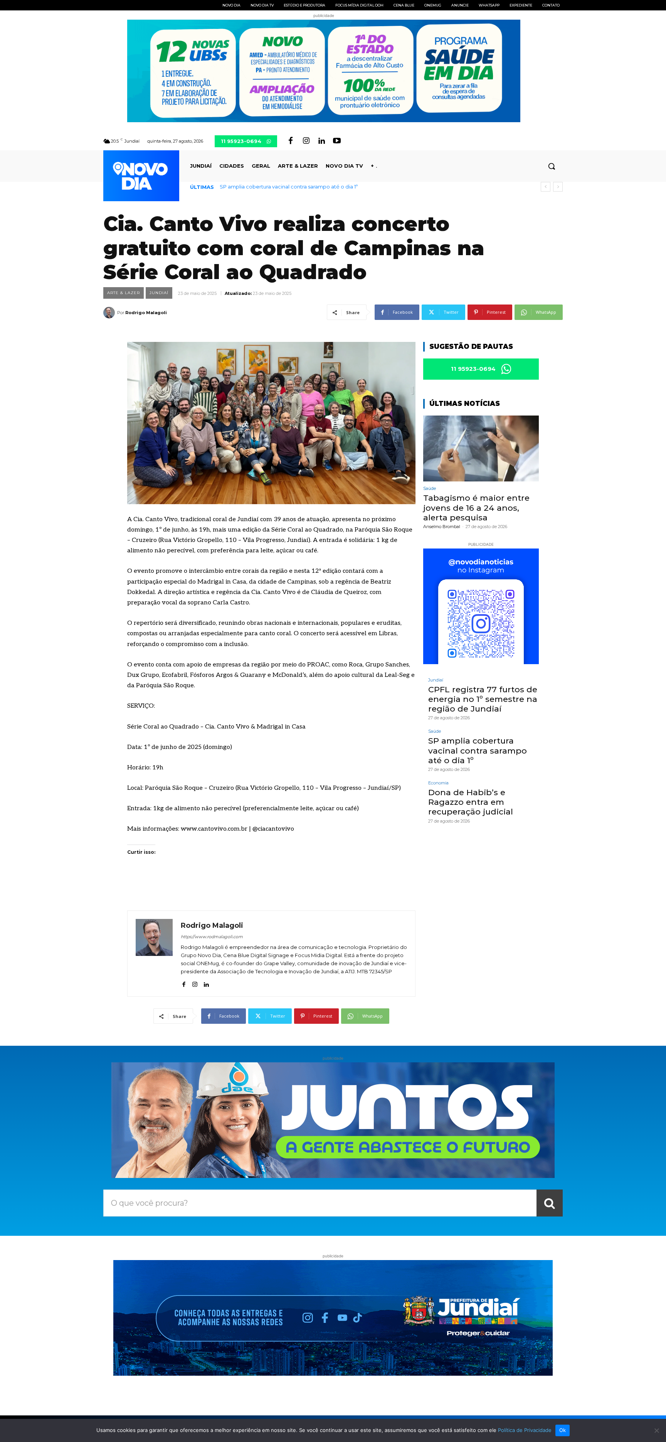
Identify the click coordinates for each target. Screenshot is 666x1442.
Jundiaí (159, 292)
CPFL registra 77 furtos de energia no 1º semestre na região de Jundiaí (482, 699)
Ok (562, 1430)
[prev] (545, 187)
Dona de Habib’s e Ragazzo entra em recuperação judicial (292, 186)
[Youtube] (337, 141)
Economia (438, 783)
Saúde (429, 488)
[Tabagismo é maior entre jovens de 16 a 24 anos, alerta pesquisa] (481, 448)
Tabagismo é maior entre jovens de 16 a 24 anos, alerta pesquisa (476, 507)
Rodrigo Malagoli (146, 312)
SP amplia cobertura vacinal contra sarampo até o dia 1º (477, 750)
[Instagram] (306, 141)
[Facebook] (290, 141)
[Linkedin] (321, 141)
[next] (558, 187)
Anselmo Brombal (441, 526)
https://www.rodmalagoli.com (212, 936)
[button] (551, 166)
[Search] (549, 1203)
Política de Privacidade (525, 1430)
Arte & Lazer (123, 292)
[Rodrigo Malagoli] (110, 312)
